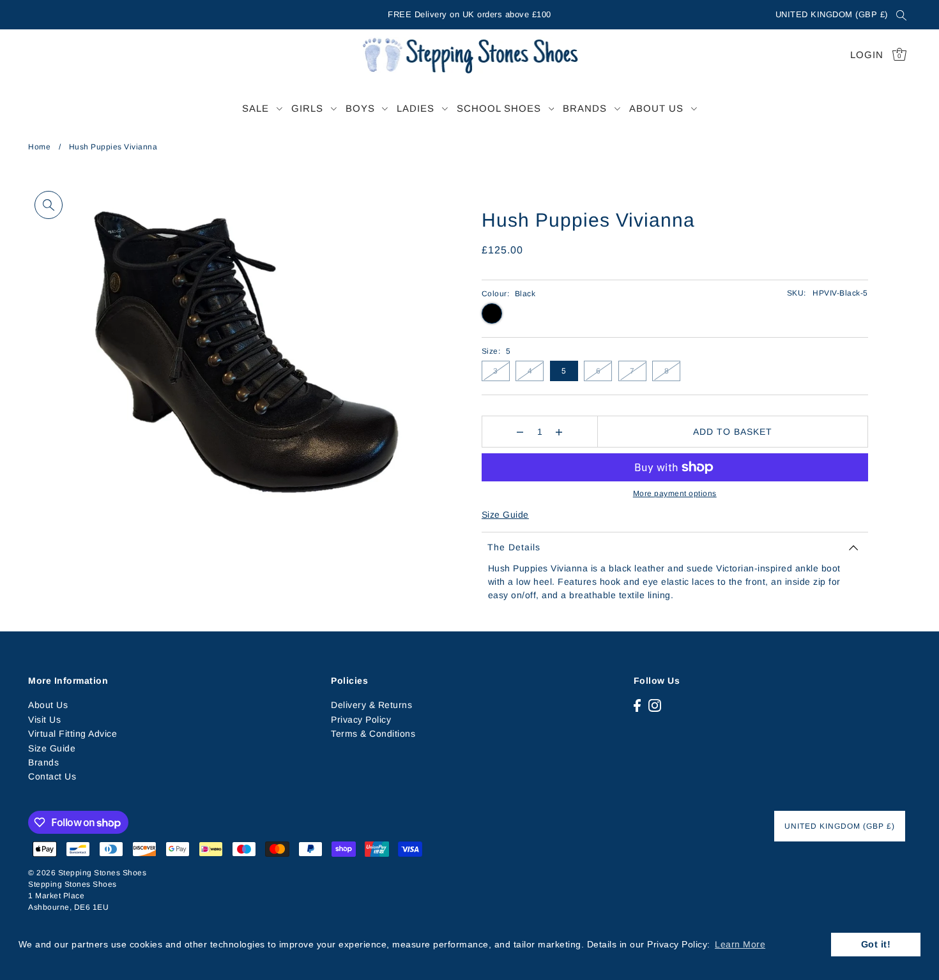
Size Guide (505, 514)
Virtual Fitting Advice (72, 733)
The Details (513, 547)
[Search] (901, 14)
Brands (43, 762)
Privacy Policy (361, 719)
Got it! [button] (876, 944)
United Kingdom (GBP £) (831, 14)
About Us (48, 705)
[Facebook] (637, 704)
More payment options (675, 493)
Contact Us (52, 776)
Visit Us (44, 719)
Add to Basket (732, 431)
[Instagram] (654, 704)
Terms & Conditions (373, 733)
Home (39, 146)
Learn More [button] (740, 944)
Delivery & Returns (371, 705)
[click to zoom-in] (48, 205)
